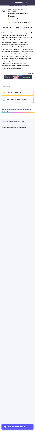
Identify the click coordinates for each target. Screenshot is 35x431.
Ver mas (18, 68)
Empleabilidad (28, 27)
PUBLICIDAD (31, 73)
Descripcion (7, 27)
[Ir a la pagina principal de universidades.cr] (17, 3)
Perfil (17, 27)
